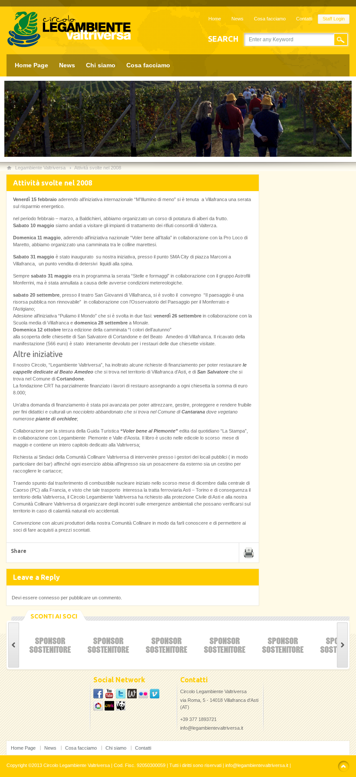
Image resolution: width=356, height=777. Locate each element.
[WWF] (120, 708)
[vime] (154, 696)
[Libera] (109, 708)
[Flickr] (143, 696)
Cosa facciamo (270, 18)
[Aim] (98, 708)
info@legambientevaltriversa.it (211, 728)
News (237, 18)
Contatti (304, 18)
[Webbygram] (132, 696)
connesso (49, 597)
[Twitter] (109, 696)
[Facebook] (98, 696)
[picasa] (120, 696)
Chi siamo (100, 65)
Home (214, 18)
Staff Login (334, 18)
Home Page (31, 65)
